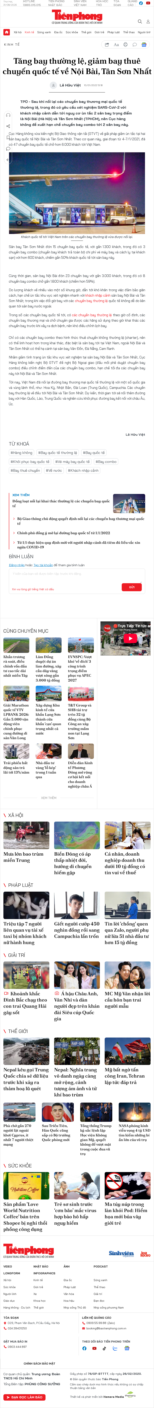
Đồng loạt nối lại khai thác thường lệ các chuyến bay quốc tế (61, 503)
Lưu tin (8, 137)
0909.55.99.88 (96, 1323)
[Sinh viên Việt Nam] (121, 1254)
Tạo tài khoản (43, 565)
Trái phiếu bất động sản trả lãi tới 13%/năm (16, 768)
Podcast (101, 1266)
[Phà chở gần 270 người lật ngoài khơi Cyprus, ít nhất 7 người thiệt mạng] (19, 1112)
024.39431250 (17, 1328)
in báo (126, 45)
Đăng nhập (17, 565)
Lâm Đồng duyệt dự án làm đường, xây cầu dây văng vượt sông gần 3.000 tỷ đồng (48, 668)
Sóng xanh (44, 32)
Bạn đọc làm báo (26, 1397)
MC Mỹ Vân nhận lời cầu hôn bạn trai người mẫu (127, 1000)
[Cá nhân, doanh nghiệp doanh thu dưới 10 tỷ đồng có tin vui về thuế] (128, 835)
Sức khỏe (72, 32)
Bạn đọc (99, 1301)
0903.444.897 (17, 1347)
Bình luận (8, 149)
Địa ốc (58, 32)
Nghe (8, 115)
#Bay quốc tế (94, 452)
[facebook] (141, 3)
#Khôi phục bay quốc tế (30, 461)
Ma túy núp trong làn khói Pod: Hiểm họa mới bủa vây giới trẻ (126, 1213)
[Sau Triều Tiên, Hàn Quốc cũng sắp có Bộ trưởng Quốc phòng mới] (58, 1112)
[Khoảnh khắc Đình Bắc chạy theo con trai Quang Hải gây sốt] (26, 975)
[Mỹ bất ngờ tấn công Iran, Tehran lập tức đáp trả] (128, 1051)
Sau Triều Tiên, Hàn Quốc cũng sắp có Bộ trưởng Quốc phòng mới (56, 1132)
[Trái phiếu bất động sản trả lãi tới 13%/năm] (16, 751)
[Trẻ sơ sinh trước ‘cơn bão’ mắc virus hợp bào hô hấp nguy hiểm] (77, 1185)
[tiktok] (106, 1348)
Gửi (132, 587)
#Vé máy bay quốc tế (72, 461)
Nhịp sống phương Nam (109, 1307)
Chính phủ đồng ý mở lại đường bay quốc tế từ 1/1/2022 (63, 533)
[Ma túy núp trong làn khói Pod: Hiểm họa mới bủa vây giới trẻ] (128, 1185)
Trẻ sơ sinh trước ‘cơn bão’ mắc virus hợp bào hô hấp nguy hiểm (75, 1213)
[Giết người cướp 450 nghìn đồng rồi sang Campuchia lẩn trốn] (77, 905)
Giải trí (16, 955)
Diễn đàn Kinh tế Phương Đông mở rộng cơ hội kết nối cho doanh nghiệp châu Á (80, 775)
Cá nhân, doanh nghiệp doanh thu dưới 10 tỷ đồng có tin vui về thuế (125, 863)
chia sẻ (107, 45)
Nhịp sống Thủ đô (75, 1307)
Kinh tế (29, 32)
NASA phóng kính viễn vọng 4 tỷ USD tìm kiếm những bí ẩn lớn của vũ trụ (135, 1132)
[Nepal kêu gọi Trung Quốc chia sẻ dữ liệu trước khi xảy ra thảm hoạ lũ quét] (26, 1051)
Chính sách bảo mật (39, 1363)
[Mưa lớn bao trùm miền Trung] (26, 835)
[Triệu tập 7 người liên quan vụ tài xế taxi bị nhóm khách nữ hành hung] (26, 905)
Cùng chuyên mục (25, 631)
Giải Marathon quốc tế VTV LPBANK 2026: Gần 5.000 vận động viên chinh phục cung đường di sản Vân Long (16, 721)
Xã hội (18, 32)
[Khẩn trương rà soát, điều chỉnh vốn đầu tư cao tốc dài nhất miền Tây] (16, 645)
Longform (11, 1273)
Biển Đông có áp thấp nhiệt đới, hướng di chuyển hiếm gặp (73, 863)
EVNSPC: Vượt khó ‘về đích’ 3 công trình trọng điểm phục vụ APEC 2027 (80, 668)
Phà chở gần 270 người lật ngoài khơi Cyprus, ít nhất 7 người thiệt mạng (18, 1135)
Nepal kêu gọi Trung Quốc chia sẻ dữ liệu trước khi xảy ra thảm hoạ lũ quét (26, 1079)
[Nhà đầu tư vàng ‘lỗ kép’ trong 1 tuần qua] (49, 751)
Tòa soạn (11, 1318)
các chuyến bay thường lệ (92, 315)
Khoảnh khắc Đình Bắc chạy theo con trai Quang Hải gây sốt (25, 1003)
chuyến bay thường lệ (91, 301)
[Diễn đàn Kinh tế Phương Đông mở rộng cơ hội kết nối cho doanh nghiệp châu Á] (81, 751)
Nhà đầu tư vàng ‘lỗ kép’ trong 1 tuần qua (46, 770)
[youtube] (148, 3)
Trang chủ (6, 32)
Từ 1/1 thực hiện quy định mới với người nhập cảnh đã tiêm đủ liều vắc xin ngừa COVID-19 (78, 544)
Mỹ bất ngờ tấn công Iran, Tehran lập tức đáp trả (125, 1076)
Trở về (8, 160)
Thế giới (86, 32)
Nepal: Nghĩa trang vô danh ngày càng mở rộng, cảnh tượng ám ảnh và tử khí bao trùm (75, 1082)
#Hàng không (21, 452)
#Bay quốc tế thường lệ (57, 452)
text (116, 45)
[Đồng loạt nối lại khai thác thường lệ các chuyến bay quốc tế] (129, 503)
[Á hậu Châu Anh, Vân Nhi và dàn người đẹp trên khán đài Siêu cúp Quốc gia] (77, 975)
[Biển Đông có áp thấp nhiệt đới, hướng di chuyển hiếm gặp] (77, 835)
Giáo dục (9, 1301)
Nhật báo (40, 1266)
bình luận (135, 45)
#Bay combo (106, 461)
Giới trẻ (99, 32)
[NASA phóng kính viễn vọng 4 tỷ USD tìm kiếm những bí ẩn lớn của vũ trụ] (135, 1112)
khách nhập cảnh (98, 295)
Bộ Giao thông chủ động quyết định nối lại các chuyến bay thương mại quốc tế (80, 521)
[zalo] (117, 1348)
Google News (144, 45)
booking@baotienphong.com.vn (106, 1328)
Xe (35, 1294)
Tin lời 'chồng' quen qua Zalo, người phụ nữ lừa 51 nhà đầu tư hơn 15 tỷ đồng (127, 933)
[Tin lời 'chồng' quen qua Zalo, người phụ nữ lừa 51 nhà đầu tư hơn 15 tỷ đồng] (128, 905)
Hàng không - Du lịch (16, 1307)
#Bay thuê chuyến (25, 470)
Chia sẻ (8, 126)
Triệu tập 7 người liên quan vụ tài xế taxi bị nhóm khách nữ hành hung (25, 933)
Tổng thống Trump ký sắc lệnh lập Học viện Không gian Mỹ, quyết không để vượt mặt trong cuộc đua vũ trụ (95, 1139)
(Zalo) (111, 1323)
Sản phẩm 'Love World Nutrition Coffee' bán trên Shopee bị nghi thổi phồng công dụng (25, 1216)
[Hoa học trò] (145, 1254)
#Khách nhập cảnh (83, 470)
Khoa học (39, 1301)
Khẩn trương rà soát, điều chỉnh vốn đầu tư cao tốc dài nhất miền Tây (15, 666)
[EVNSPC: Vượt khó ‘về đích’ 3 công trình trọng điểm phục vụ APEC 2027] (81, 645)
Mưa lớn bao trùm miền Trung (23, 857)
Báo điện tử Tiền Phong (77, 17)
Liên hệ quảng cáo (96, 1318)
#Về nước (54, 470)
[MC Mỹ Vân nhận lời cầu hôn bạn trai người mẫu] (128, 975)
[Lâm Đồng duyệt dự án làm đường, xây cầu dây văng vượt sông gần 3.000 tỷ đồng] (49, 645)
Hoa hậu (69, 1301)
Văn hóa (69, 1294)
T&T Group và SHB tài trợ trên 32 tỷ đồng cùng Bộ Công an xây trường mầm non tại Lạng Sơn (79, 721)
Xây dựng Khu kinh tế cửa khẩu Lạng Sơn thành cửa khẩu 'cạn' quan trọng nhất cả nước (48, 719)
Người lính (144, 32)
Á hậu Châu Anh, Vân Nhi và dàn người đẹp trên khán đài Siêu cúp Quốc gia (77, 1006)
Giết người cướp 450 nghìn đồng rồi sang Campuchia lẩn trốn (77, 930)
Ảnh (67, 1266)
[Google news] (129, 1348)
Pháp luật (113, 32)
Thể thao (129, 32)
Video (7, 1266)
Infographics (44, 1273)
